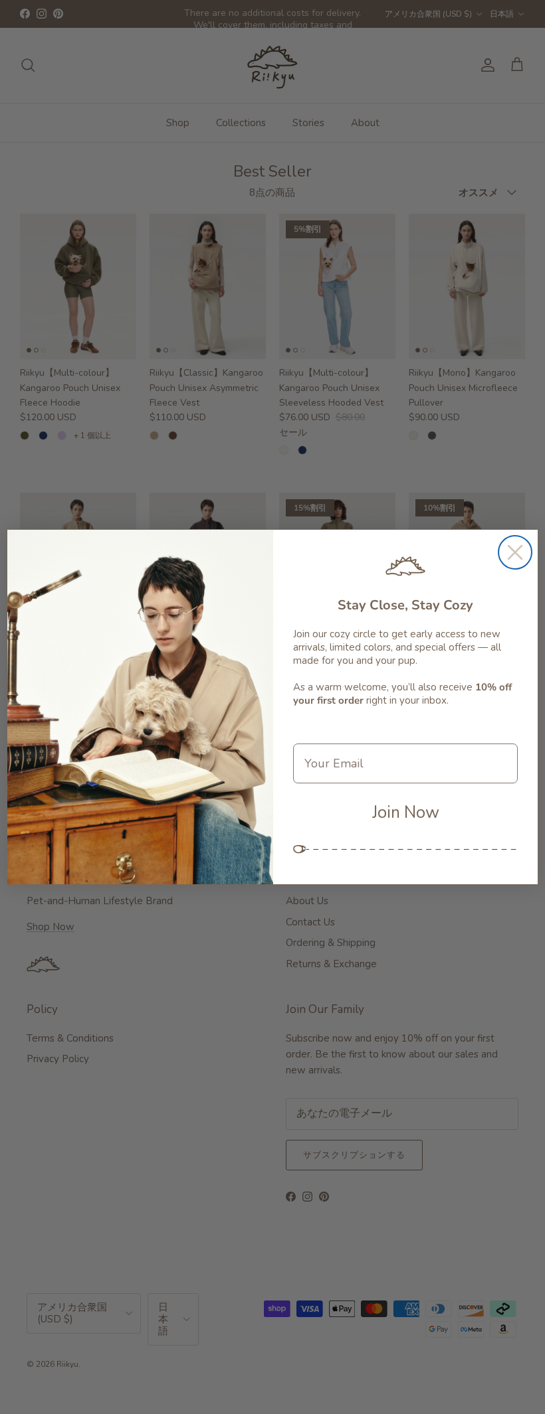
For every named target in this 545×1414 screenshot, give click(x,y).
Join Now (405, 812)
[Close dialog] (515, 552)
